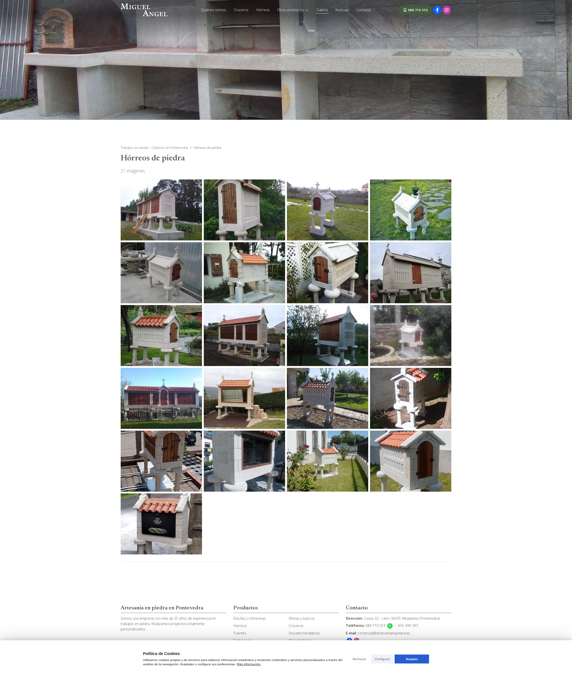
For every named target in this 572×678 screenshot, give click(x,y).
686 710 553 (375, 625)
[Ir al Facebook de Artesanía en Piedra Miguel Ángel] (437, 10)
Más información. (249, 664)
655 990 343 (408, 625)
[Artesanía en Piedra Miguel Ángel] (144, 10)
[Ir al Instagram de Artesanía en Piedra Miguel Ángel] (446, 10)
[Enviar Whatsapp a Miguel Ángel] (390, 626)
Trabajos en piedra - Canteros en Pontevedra (154, 147)
